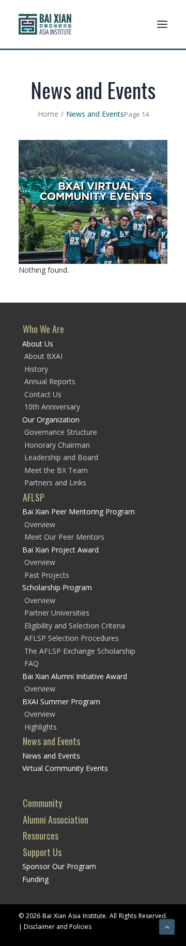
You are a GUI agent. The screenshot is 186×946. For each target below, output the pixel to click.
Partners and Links (55, 482)
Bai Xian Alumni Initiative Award (74, 676)
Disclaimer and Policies (57, 926)
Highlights (40, 727)
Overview (39, 524)
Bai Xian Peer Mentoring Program (78, 511)
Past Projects (46, 575)
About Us (37, 344)
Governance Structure (60, 432)
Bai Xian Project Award (60, 550)
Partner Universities (56, 613)
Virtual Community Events (65, 768)
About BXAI (43, 356)
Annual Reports (49, 381)
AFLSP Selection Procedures (71, 638)
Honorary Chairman (57, 445)
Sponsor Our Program (59, 866)
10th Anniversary (52, 407)
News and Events (51, 741)
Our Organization (51, 419)
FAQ (31, 663)
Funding (35, 879)
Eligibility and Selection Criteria (74, 625)
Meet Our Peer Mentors (64, 537)
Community (42, 803)
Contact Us (42, 394)
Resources (40, 835)
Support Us (42, 852)
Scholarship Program (57, 587)
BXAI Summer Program (61, 701)
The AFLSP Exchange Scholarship (79, 651)
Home (48, 114)
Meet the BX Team (56, 470)
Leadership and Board (61, 457)
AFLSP (33, 497)
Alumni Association (55, 819)
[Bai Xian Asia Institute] (45, 24)
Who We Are (43, 329)
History (36, 369)
